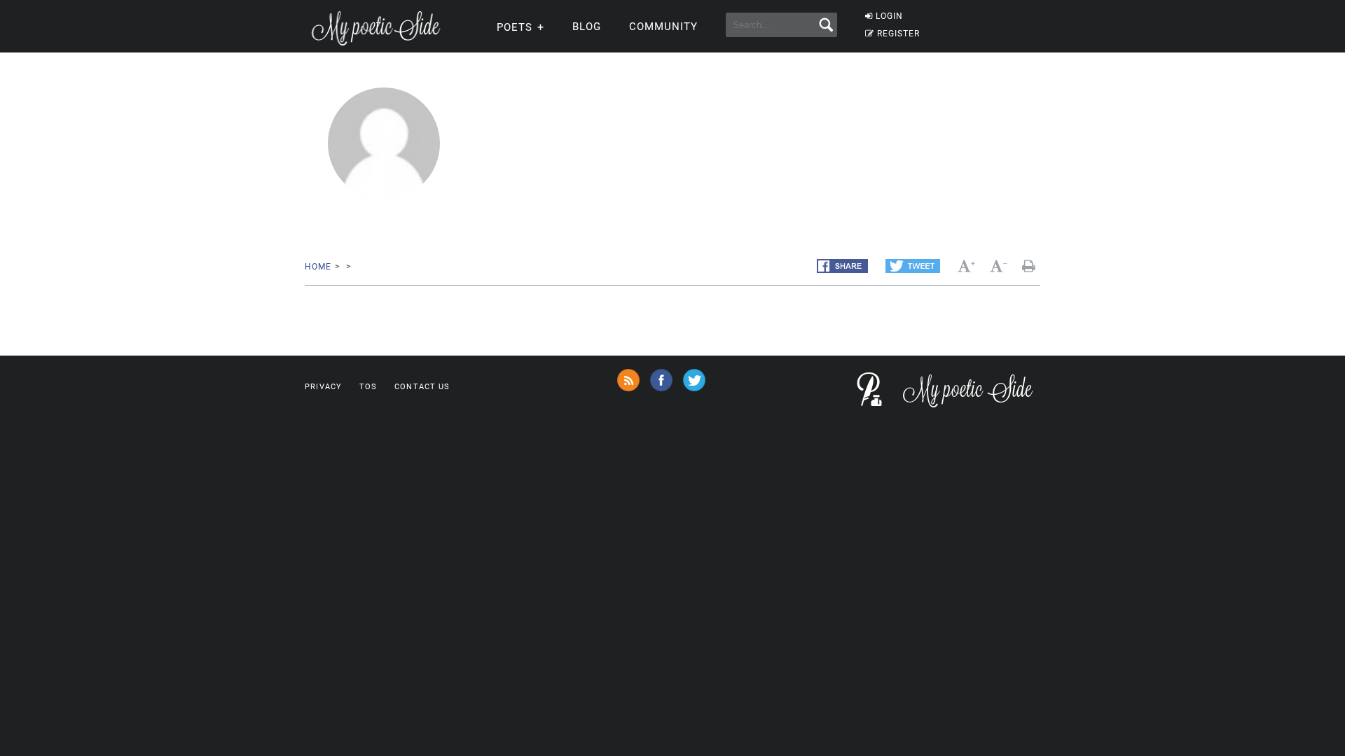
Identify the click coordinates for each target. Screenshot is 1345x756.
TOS (368, 386)
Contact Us (422, 386)
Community (663, 26)
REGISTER (898, 33)
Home (318, 267)
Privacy (323, 386)
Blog (586, 26)
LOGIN (889, 16)
